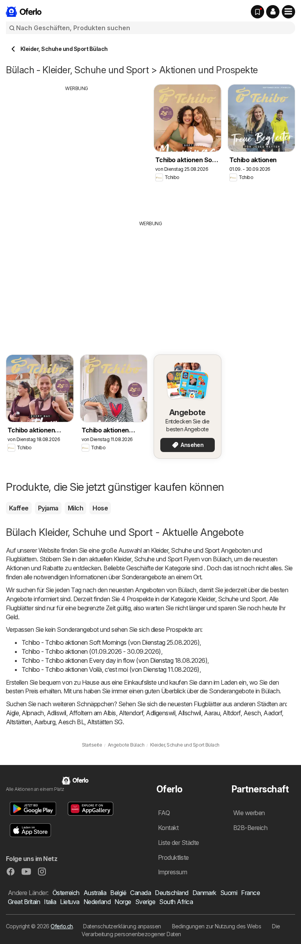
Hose (100, 508)
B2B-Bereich (250, 828)
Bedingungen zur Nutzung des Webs (216, 926)
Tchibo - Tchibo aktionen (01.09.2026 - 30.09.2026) (91, 651)
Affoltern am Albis (92, 713)
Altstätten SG (104, 722)
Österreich (66, 893)
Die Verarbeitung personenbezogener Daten (181, 930)
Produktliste (173, 857)
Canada (140, 893)
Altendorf (131, 713)
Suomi (228, 893)
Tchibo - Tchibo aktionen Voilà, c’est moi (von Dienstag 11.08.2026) (110, 669)
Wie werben (249, 813)
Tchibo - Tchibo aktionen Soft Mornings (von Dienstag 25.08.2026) (110, 642)
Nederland (97, 902)
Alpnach (33, 713)
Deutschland (171, 893)
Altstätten (18, 722)
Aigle (12, 713)
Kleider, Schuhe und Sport (185, 550)
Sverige (145, 902)
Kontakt (168, 828)
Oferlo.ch (62, 926)
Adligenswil (160, 713)
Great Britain (24, 902)
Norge (122, 902)
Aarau (212, 713)
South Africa (176, 902)
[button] (272, 11)
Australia (94, 893)
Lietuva (69, 902)
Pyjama (48, 508)
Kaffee (19, 508)
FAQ (164, 813)
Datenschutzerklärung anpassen (122, 926)
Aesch (252, 713)
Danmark (204, 893)
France (250, 893)
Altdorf (231, 713)
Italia (50, 902)
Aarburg (44, 722)
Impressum (172, 872)
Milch (75, 508)
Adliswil (56, 713)
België (118, 893)
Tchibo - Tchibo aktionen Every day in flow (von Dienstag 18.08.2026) (114, 660)
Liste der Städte (178, 842)
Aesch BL (71, 722)
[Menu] (288, 11)
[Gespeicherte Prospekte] (257, 11)
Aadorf (272, 713)
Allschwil (189, 713)
